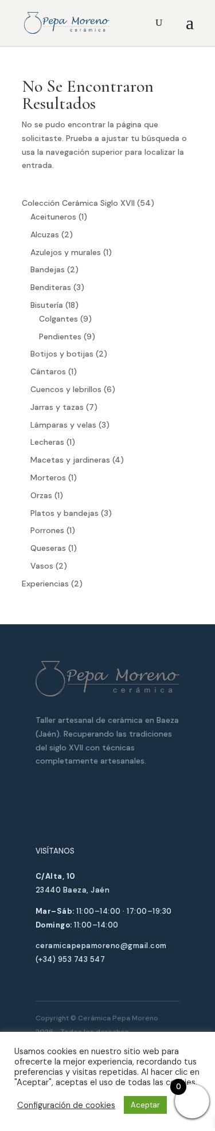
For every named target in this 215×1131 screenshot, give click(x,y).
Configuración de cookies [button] (66, 1105)
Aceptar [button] (145, 1105)
